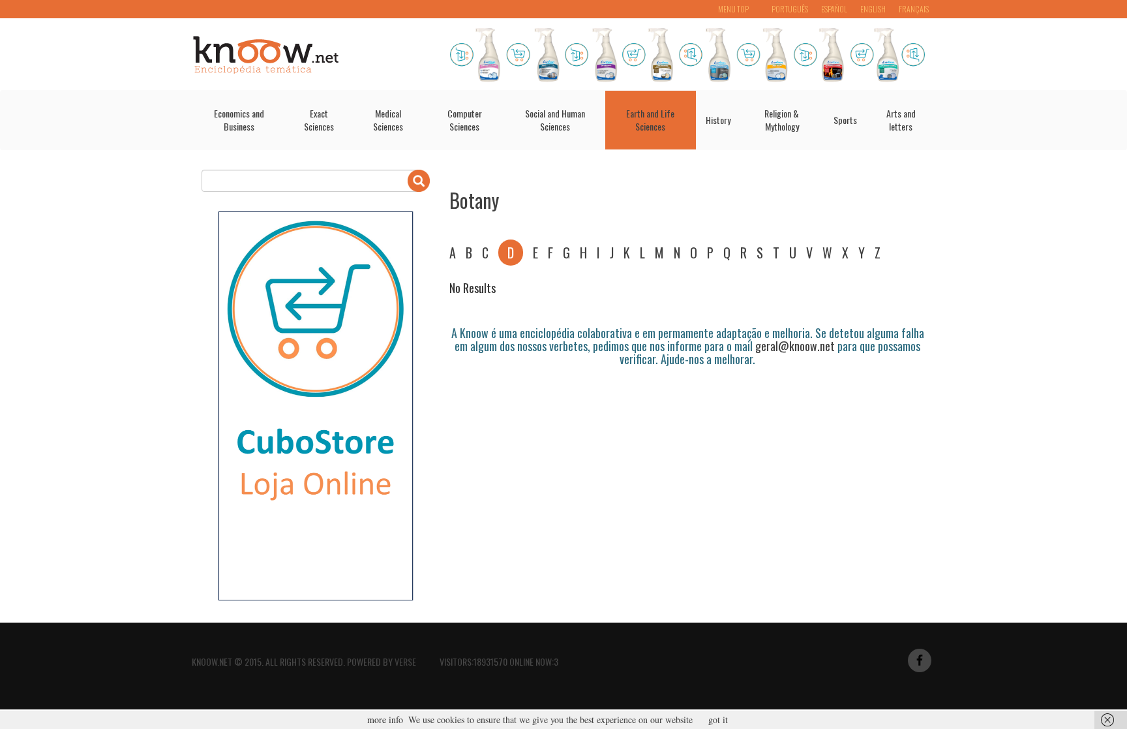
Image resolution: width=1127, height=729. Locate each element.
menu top (733, 8)
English (873, 8)
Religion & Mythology (781, 119)
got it (718, 719)
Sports (845, 120)
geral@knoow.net (795, 345)
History (718, 120)
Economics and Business (239, 119)
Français (914, 8)
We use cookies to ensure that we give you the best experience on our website (550, 719)
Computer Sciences (464, 119)
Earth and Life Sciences (650, 119)
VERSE (405, 661)
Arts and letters (901, 119)
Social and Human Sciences (555, 119)
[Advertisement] (686, 402)
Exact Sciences (319, 119)
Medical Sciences (388, 119)
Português (790, 8)
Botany (474, 200)
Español (834, 8)
